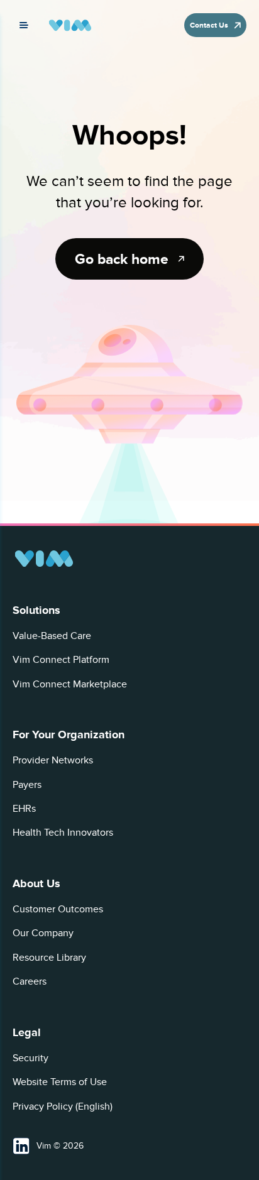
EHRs (24, 808)
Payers (27, 784)
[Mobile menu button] (24, 25)
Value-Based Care (52, 636)
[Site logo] (70, 25)
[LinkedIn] (21, 1146)
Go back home (121, 259)
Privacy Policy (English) (63, 1106)
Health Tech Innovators (63, 832)
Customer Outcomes (58, 909)
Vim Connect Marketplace (70, 684)
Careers (30, 981)
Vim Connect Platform (61, 659)
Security (30, 1058)
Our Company (43, 933)
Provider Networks (53, 760)
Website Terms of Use (60, 1082)
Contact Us (209, 25)
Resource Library (49, 957)
